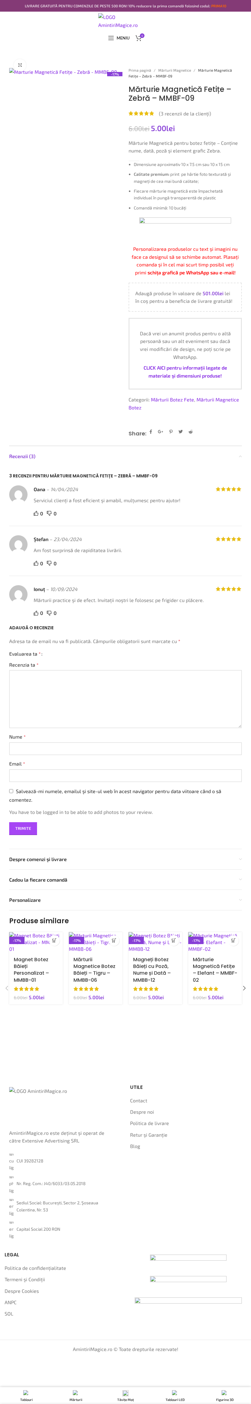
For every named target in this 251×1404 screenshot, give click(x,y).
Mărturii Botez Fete (172, 399)
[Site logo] (125, 20)
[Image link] (188, 1261)
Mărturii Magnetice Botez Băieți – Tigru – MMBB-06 (94, 970)
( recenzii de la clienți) (185, 113)
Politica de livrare (149, 1123)
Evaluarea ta (25, 653)
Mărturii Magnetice (175, 70)
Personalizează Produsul (54, 940)
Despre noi (142, 1112)
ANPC (11, 1302)
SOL (9, 1313)
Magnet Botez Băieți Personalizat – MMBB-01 (31, 970)
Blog (135, 1146)
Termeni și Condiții (25, 1279)
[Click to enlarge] (20, 65)
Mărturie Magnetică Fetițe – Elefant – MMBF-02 (215, 970)
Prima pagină (140, 70)
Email (17, 763)
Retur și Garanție (148, 1135)
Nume (17, 737)
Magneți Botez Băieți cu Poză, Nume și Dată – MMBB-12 (152, 970)
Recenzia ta (24, 665)
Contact (138, 1100)
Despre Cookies (22, 1291)
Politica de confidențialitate (35, 1268)
